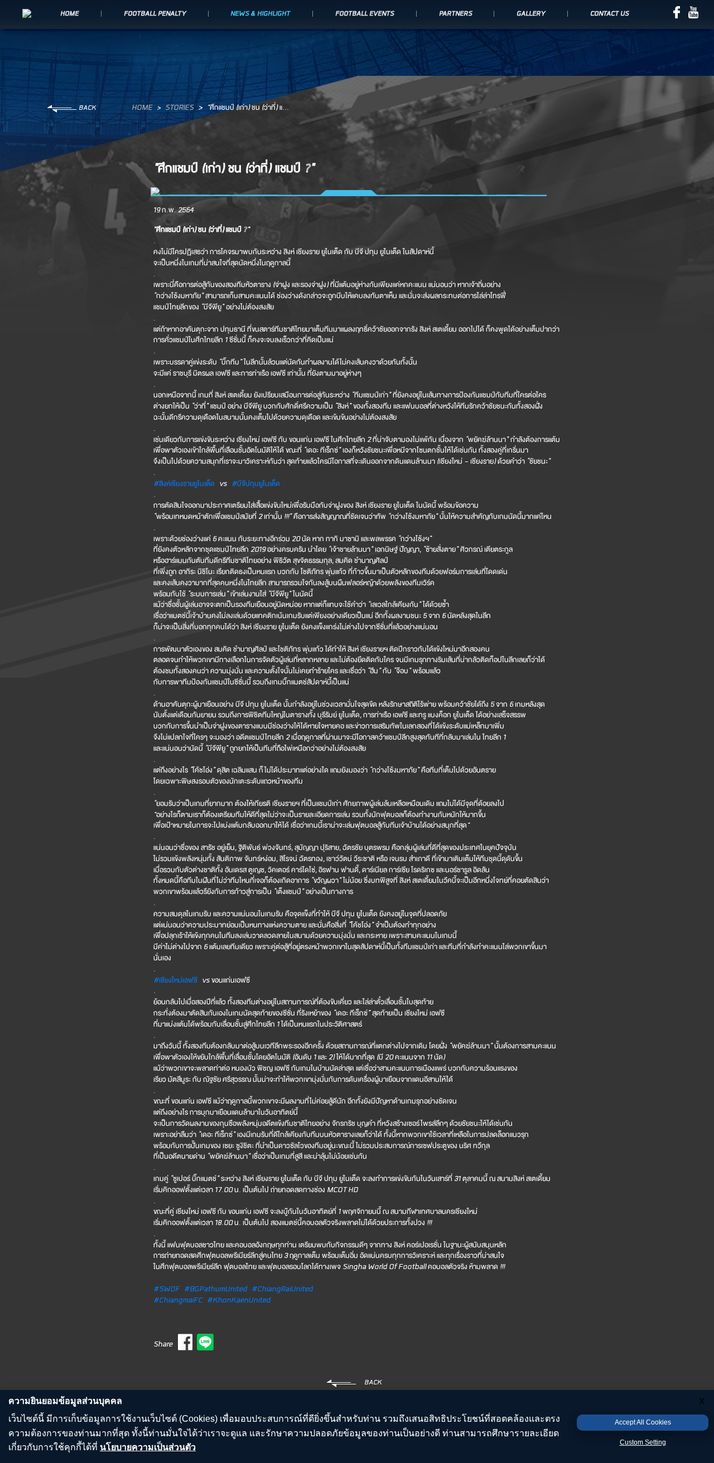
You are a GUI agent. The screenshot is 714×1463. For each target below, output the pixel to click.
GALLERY (531, 14)
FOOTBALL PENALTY (155, 14)
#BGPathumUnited (215, 1289)
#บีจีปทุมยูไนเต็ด (255, 484)
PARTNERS (455, 14)
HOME (69, 14)
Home (142, 108)
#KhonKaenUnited (239, 1300)
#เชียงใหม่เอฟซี (175, 980)
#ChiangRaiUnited (282, 1289)
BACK (87, 108)
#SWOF (166, 1289)
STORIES (179, 108)
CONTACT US (609, 14)
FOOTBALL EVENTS (364, 14)
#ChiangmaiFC (177, 1300)
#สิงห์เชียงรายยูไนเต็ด (184, 484)
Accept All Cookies (643, 1422)
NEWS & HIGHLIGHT (260, 14)
